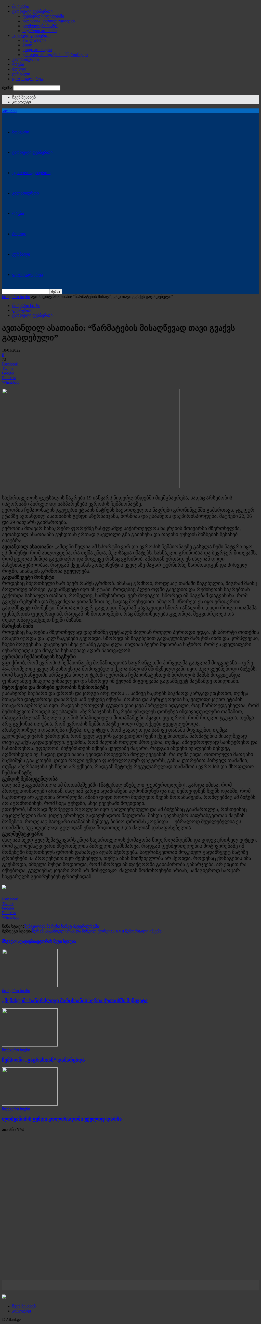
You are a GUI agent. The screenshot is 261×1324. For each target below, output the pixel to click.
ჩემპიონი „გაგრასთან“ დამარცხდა (43, 1060)
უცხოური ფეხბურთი (31, 35)
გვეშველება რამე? (40, 26)
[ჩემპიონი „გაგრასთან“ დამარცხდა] (30, 1045)
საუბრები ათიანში (39, 31)
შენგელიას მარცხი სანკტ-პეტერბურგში (61, 926)
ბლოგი (19, 69)
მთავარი (20, 6)
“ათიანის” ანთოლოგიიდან (48, 21)
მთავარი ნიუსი (16, 297)
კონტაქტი (21, 102)
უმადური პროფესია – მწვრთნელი (55, 54)
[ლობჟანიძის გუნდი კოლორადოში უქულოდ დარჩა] (30, 1104)
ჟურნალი (21, 74)
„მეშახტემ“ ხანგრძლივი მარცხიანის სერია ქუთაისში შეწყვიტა (75, 1000)
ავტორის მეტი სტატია (55, 941)
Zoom (27, 45)
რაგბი (18, 64)
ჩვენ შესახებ (24, 97)
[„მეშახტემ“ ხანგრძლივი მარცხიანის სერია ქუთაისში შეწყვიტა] (30, 986)
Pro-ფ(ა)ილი (34, 40)
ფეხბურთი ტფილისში (43, 16)
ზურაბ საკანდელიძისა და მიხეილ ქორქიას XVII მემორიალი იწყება (97, 931)
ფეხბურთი (22, 310)
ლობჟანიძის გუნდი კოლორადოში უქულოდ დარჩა (62, 1119)
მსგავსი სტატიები (18, 941)
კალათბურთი (25, 59)
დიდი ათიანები (37, 50)
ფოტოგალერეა (27, 79)
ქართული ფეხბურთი (32, 11)
